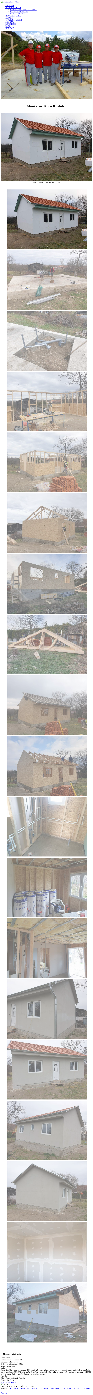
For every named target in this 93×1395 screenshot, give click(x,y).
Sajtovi (34, 1388)
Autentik (77, 1388)
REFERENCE (10, 24)
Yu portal (86, 1388)
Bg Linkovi (14, 1388)
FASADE (9, 18)
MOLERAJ (9, 22)
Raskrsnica (25, 1388)
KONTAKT (9, 28)
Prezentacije (43, 1388)
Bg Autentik (67, 1388)
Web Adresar (55, 1388)
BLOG (8, 26)
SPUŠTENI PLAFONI (13, 20)
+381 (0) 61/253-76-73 (9, 1382)
